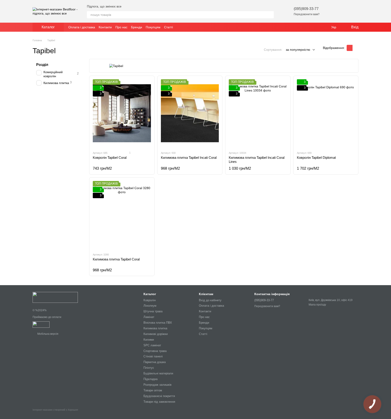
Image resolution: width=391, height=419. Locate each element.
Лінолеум (149, 305)
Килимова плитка (155, 328)
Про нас (121, 27)
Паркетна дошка (154, 362)
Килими (148, 339)
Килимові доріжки (155, 334)
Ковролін (149, 300)
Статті (168, 27)
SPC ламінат (152, 345)
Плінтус (148, 367)
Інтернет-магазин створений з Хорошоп (55, 409)
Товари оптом (152, 390)
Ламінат (148, 317)
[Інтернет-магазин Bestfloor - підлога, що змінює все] (55, 297)
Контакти (105, 27)
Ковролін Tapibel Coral (109, 157)
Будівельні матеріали (158, 373)
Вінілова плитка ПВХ (157, 322)
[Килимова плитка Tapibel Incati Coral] (190, 113)
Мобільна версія (47, 333)
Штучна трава (152, 311)
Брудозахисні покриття (159, 396)
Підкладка (150, 379)
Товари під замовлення (159, 401)
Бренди (136, 27)
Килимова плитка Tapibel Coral (116, 259)
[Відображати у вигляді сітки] (350, 48)
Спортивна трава (155, 351)
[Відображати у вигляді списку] (355, 48)
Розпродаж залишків (157, 384)
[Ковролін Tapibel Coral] (122, 113)
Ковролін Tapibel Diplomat (316, 157)
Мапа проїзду (317, 304)
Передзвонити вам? (306, 14)
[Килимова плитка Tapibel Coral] (122, 215)
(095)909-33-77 (306, 9)
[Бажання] (331, 11)
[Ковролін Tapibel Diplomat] (326, 113)
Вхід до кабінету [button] (210, 300)
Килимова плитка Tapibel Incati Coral (189, 157)
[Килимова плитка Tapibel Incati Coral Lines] (258, 113)
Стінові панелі (153, 356)
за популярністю (298, 49)
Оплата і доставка (81, 27)
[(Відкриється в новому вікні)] (41, 324)
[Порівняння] (343, 11)
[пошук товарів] (270, 14)
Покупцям (153, 27)
